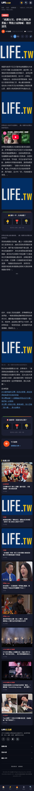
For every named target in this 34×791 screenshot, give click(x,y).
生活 (7, 7)
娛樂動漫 (13, 7)
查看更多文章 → (15, 446)
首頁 (3, 7)
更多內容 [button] (4, 752)
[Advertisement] (17, 293)
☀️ (21, 3)
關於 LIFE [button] (4, 758)
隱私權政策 (14, 766)
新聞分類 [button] (4, 746)
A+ (18, 36)
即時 (10, 788)
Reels (23, 789)
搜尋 (30, 788)
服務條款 (20, 766)
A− (11, 36)
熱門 (17, 788)
